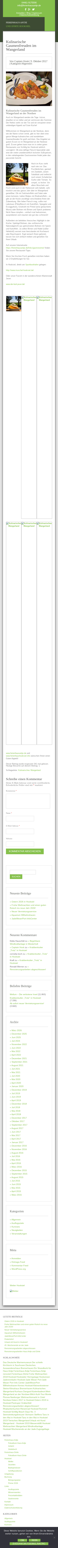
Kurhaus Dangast (23, 1391)
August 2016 (17, 1153)
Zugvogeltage (42, 1429)
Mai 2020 (16, 1079)
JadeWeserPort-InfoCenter (24, 918)
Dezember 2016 (19, 1146)
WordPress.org (19, 1269)
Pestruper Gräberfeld (21, 1403)
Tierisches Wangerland (19, 1420)
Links (6, 1486)
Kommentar (11, 791)
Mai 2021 (16, 1072)
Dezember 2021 (19, 1058)
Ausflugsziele (17, 1223)
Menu (50, 24)
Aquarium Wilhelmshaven (23, 915)
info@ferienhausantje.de (29, 5)
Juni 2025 (16, 1037)
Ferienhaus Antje (18, 24)
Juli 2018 (16, 1107)
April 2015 (16, 1191)
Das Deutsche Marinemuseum (17, 1362)
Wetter (10, 1462)
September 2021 (19, 1062)
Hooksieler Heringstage (28, 1377)
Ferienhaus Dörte (20, 1374)
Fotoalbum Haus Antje (17, 1443)
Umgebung (9, 1474)
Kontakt (7, 1502)
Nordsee (7, 1400)
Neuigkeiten (17, 1230)
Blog (28, 13)
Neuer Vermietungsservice (24, 911)
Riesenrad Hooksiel (29, 1409)
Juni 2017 (16, 1132)
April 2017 (16, 1139)
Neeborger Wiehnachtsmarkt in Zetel (27, 1397)
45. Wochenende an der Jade (16, 1345)
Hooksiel (12, 1377)
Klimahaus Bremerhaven (21, 1388)
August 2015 (17, 1177)
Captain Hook (18, 947)
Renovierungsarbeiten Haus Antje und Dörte (22, 1351)
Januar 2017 (17, 1142)
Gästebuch (12, 1449)
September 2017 (19, 1125)
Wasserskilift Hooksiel (40, 1423)
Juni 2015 (16, 1184)
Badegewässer (14, 1468)
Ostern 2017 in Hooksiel (22, 1400)
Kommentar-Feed (20, 1265)
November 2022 (19, 1044)
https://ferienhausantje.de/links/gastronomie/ (25, 248)
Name (9, 813)
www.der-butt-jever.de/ (15, 284)
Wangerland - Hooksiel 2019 (16, 1423)
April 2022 (16, 1055)
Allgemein (26, 63)
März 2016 (17, 1167)
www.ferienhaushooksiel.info (18, 756)
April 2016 (16, 1163)
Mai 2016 (16, 1160)
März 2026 (17, 1030)
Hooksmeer (44, 1377)
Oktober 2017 (18, 1121)
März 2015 (17, 1195)
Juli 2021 (16, 1069)
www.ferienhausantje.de (16, 753)
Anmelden (20, 13)
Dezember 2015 (19, 1170)
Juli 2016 (16, 1156)
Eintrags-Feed (18, 1262)
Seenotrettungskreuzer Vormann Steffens (22, 1414)
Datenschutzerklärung (29, 15)
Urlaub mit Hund (37, 1420)
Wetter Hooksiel (17, 1285)
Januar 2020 (17, 1086)
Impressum (37, 13)
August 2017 (17, 1128)
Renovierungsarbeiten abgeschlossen (19, 1348)
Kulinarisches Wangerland (29, 770)
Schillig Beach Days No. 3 (23, 1412)
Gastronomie (13, 1499)
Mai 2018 (16, 1111)
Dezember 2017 (19, 1118)
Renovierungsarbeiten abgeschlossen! (21, 1406)
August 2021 (17, 1065)
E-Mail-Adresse (13, 826)
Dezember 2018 (19, 1104)
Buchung (8, 1477)
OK (22, 1540)
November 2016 (19, 1149)
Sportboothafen (32, 264)
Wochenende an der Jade (23, 1429)
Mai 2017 (16, 1135)
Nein (34, 1540)
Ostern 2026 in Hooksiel (23, 901)
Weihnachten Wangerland (15, 1426)
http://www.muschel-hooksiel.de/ (20, 270)
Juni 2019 (16, 1097)
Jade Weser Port (33, 1380)
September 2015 (19, 1174)
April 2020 (16, 1083)
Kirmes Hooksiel (25, 1385)
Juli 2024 (16, 1041)
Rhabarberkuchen (11, 1409)
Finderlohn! (9, 1339)
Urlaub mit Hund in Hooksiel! (16, 1342)
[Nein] (54, 1537)
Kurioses (16, 1227)
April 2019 (16, 1100)
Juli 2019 (16, 1093)
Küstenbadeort (38, 1391)
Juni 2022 (16, 1048)
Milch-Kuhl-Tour (37, 1394)
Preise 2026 (13, 1483)
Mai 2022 (16, 1051)
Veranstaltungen (19, 1233)
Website (9, 838)
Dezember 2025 (19, 1034)
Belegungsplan (14, 1480)
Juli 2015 (16, 1181)
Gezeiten (11, 1465)
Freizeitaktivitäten (15, 1495)
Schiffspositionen (15, 1471)
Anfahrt (11, 1446)
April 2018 (16, 1114)
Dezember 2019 (19, 1090)
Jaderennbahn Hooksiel (14, 1380)
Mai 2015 (16, 1188)
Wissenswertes (14, 1492)
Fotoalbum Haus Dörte (17, 1455)
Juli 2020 (16, 1076)
